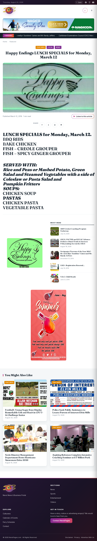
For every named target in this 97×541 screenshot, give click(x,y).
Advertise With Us (87, 537)
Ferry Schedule (9, 522)
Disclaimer (69, 537)
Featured (13, 42)
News (52, 489)
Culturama (7, 514)
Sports (52, 494)
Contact (6, 526)
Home (5, 42)
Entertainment (55, 498)
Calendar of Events (10, 518)
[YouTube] (93, 2)
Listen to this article (82, 116)
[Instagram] (89, 2)
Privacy (77, 537)
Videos (53, 502)
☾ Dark (79, 2)
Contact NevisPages (61, 521)
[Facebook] (86, 2)
